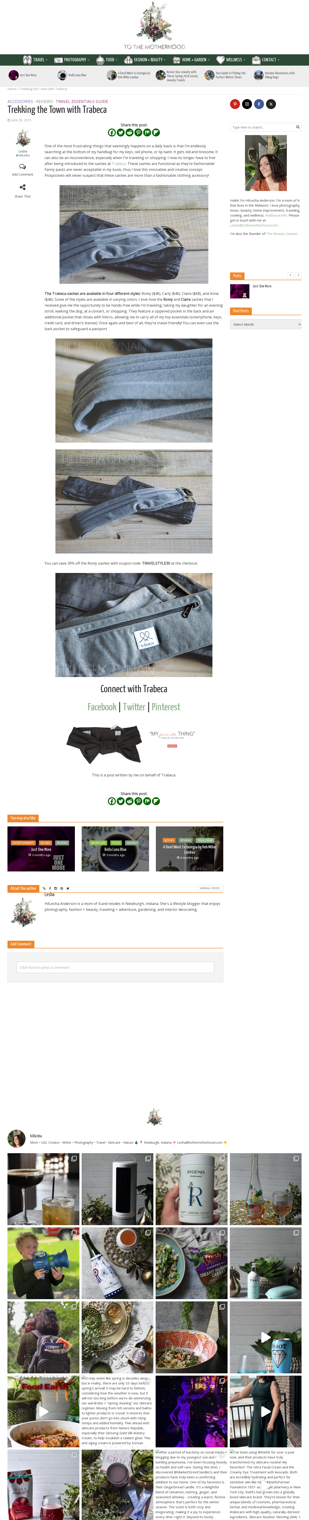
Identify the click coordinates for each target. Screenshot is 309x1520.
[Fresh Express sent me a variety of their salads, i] (192, 1337)
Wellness (234, 60)
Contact (269, 60)
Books (169, 840)
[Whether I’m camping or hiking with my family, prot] (43, 1337)
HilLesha (24, 155)
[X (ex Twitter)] (271, 104)
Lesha (22, 151)
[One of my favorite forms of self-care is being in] (266, 1263)
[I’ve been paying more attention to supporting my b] (192, 1189)
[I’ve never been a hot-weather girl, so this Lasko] (118, 1189)
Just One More (28, 75)
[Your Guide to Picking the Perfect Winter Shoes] (210, 75)
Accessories (20, 101)
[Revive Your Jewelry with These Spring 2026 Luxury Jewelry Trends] (160, 75)
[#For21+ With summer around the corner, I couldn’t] (266, 1337)
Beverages (98, 843)
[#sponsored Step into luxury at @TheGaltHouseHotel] (266, 1412)
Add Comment (22, 174)
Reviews (44, 101)
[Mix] (147, 132)
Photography (75, 60)
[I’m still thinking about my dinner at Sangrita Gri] (43, 1189)
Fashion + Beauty (148, 60)
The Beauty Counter (282, 233)
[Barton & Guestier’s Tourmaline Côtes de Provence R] (266, 1189)
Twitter (134, 707)
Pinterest (166, 707)
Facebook (102, 707)
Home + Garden (194, 60)
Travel (38, 60)
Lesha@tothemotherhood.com (254, 225)
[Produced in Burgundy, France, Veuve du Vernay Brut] (118, 1263)
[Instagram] (247, 104)
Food (110, 60)
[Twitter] (121, 132)
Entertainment (23, 843)
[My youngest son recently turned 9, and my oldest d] (43, 1263)
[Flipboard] (156, 132)
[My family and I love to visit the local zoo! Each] (192, 1412)
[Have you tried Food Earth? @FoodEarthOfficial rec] (43, 1412)
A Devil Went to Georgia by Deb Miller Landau (134, 75)
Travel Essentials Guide (82, 101)
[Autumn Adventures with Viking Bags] (258, 75)
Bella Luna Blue (77, 75)
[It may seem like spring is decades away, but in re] (118, 1412)
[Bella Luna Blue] (63, 75)
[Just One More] (13, 75)
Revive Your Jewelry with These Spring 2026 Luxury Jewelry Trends (182, 76)
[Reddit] (129, 132)
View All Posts (210, 888)
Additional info (276, 215)
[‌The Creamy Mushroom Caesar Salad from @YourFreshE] (192, 1263)
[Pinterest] (138, 132)
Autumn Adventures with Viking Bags (280, 75)
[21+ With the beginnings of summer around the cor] (118, 1337)
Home (12, 89)
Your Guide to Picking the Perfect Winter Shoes (231, 75)
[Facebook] (112, 132)
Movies (45, 843)
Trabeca (119, 163)
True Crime (205, 840)
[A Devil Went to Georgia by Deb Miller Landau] (111, 75)
